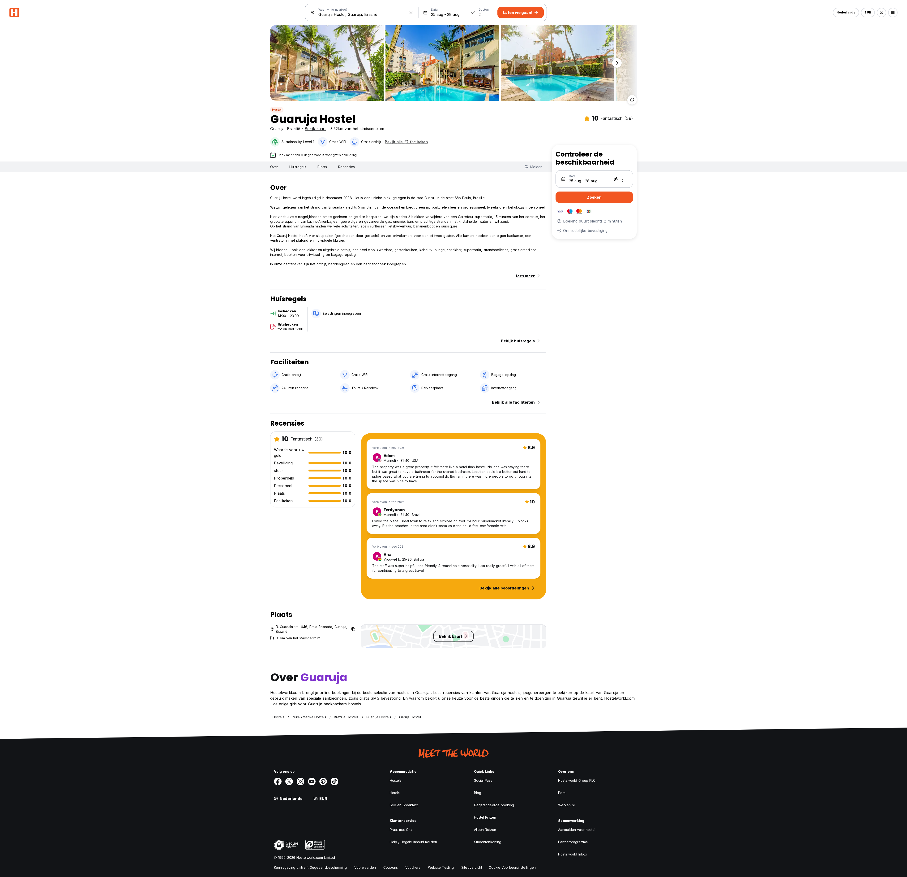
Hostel (277, 109)
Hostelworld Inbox (572, 854)
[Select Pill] (881, 12)
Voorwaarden (365, 867)
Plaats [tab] (322, 167)
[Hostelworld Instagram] (300, 781)
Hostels (396, 780)
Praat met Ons (401, 830)
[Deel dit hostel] (632, 100)
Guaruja (277, 128)
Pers (561, 793)
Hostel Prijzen (485, 817)
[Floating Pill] (617, 63)
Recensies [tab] (346, 167)
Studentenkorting (487, 842)
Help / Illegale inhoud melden (413, 842)
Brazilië (293, 128)
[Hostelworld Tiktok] (334, 781)
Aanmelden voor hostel (576, 830)
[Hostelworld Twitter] (289, 781)
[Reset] (411, 12)
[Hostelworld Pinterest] (323, 781)
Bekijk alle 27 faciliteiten (406, 142)
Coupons (390, 867)
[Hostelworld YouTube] (312, 781)
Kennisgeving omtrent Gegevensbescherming (310, 867)
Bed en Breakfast (404, 805)
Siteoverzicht (471, 867)
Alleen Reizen (485, 830)
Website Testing (441, 867)
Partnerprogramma (573, 842)
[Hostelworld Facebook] (278, 781)
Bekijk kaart (315, 128)
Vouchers (412, 867)
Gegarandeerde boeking (494, 805)
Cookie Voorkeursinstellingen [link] (512, 867)
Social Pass (483, 780)
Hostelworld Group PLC (576, 780)
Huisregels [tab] (297, 167)
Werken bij (566, 805)
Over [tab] (274, 167)
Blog (477, 793)
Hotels (395, 793)
